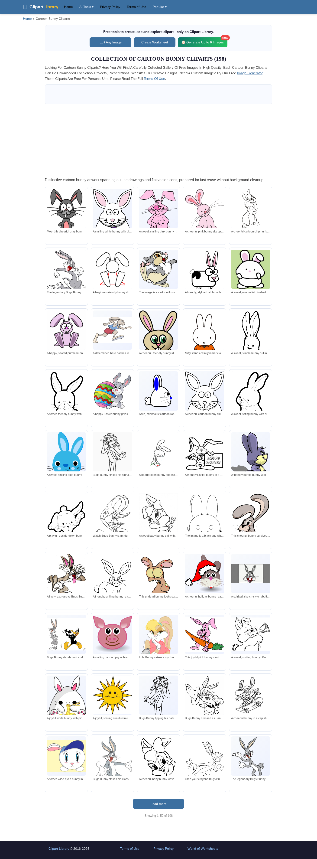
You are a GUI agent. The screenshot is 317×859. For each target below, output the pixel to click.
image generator (249, 73)
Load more (159, 804)
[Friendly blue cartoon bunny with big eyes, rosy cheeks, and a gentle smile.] (66, 453)
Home (68, 7)
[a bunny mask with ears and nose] (204, 518)
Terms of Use (136, 7)
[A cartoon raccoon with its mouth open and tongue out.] (158, 269)
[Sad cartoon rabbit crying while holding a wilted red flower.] (158, 451)
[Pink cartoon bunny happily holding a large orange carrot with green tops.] (204, 634)
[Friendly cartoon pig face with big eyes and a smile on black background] (112, 634)
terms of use (154, 79)
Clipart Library (59, 848)
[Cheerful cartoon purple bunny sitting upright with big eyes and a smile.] (66, 329)
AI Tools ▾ (86, 7)
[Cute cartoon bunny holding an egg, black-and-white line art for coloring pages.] (204, 402)
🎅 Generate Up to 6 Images (204, 40)
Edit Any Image (111, 42)
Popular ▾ (160, 7)
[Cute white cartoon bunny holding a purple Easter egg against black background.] (112, 219)
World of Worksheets (203, 848)
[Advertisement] (158, 140)
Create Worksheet (154, 42)
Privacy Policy (110, 7)
